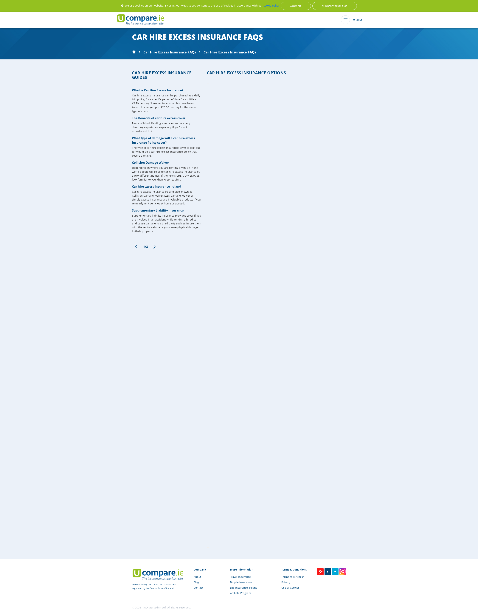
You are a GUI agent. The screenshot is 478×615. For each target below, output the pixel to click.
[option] (166, 165)
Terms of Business (292, 577)
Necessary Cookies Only (334, 5)
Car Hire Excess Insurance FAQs (169, 52)
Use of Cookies (290, 587)
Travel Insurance (240, 577)
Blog (196, 582)
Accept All (295, 5)
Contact (198, 587)
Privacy (285, 582)
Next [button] (208, 547)
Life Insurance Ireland (243, 587)
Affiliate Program (240, 593)
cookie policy (271, 5)
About (197, 577)
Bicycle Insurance (241, 582)
